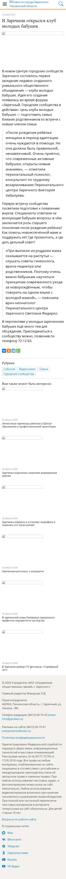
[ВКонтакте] (4, 351)
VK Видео (13, 866)
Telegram (13, 846)
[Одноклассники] (9, 351)
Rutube (12, 859)
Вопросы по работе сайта (19, 819)
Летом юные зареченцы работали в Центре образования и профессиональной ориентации (29, 425)
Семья (44, 369)
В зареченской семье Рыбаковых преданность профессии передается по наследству (28, 619)
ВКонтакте (14, 839)
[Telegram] (14, 351)
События (9, 369)
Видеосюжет (27, 369)
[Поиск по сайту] (61, 4)
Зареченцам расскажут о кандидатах (23, 571)
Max (10, 833)
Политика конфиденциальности (23, 737)
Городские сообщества (19, 374)
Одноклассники (17, 853)
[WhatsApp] (18, 351)
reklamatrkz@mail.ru (16, 731)
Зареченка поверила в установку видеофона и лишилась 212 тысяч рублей (28, 523)
